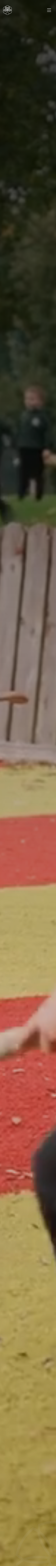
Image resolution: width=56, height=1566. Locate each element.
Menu (49, 10)
